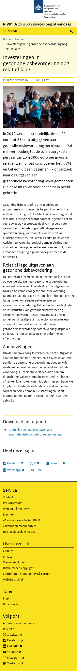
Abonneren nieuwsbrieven (20, 623)
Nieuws (19, 39)
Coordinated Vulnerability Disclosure (26, 574)
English (7, 598)
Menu (12, 31)
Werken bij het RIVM (16, 509)
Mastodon (24, 663)
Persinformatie (12, 503)
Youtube (23, 652)
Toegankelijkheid (14, 562)
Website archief (13, 579)
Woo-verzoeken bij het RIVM (21, 520)
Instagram (24, 657)
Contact (8, 497)
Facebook (24, 640)
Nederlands (10, 604)
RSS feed (8, 629)
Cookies (8, 551)
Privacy (7, 556)
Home (7, 39)
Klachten (9, 514)
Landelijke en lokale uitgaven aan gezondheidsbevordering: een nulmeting (35, 432)
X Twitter (23, 634)
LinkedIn (23, 646)
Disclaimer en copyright (18, 568)
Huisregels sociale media (19, 531)
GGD (6, 291)
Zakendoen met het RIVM (19, 526)
